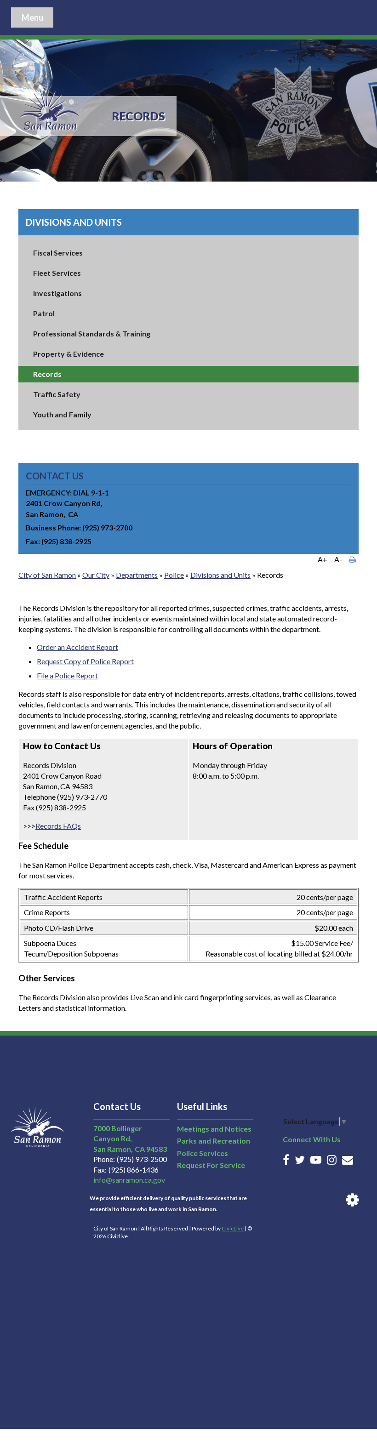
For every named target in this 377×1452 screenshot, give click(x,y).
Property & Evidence (68, 353)
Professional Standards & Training (91, 333)
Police (174, 574)
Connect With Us (312, 1139)
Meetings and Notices (214, 1128)
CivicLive (233, 1228)
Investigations (57, 293)
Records (47, 374)
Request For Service (211, 1165)
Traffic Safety (56, 394)
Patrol (44, 313)
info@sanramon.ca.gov (129, 1179)
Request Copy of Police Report (85, 661)
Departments (137, 574)
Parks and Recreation (213, 1140)
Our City (95, 574)
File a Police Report (67, 675)
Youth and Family (62, 414)
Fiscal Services (58, 252)
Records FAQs (58, 825)
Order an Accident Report (77, 647)
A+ (322, 559)
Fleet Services (57, 272)
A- (338, 559)
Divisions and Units (74, 222)
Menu (32, 17)
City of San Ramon (47, 574)
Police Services (202, 1153)
